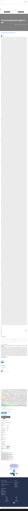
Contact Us (16, 500)
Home (7, 497)
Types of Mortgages (3, 494)
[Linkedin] (8, 417)
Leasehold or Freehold (3, 491)
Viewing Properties (3, 493)
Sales (16, 24)
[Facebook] (2, 417)
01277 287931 (3, 485)
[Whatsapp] (9, 417)
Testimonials (7, 500)
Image (2, 362)
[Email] (6, 417)
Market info (8, 446)
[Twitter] (4, 417)
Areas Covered (2, 492)
